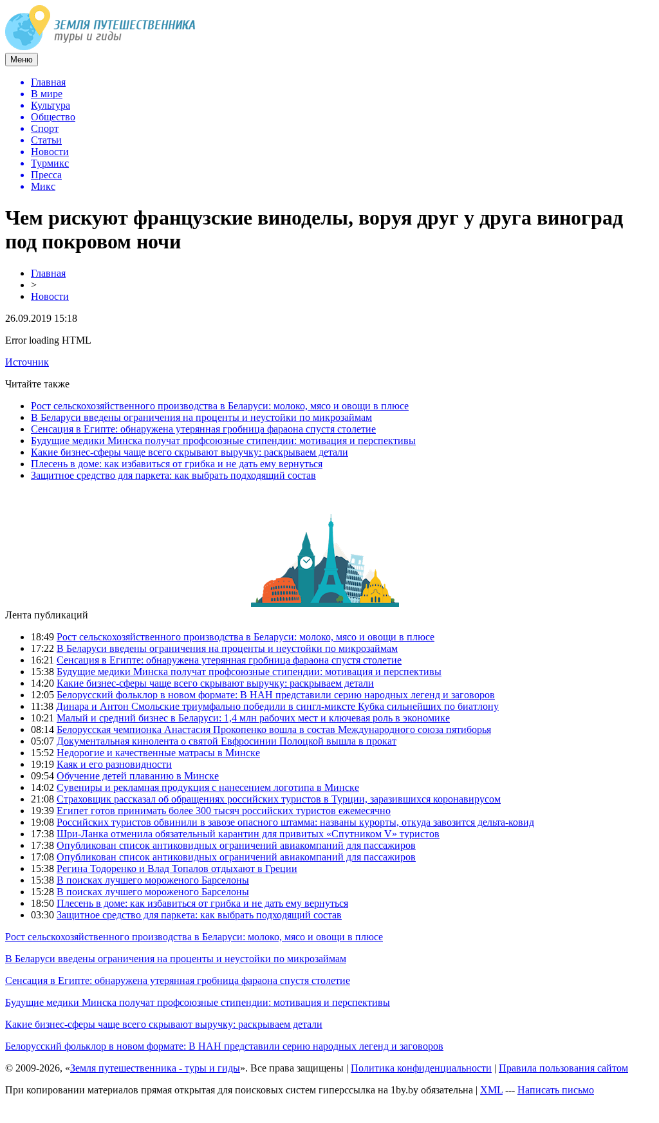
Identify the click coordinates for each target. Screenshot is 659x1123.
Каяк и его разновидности (114, 764)
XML (491, 1089)
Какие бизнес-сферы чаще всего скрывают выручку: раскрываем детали (189, 452)
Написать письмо (555, 1089)
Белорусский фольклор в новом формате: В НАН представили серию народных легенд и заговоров (276, 694)
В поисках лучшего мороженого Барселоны (153, 880)
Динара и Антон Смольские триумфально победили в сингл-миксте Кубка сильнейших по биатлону (277, 706)
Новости (50, 296)
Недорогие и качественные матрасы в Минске (158, 752)
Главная (48, 273)
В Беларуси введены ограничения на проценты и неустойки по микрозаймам (201, 417)
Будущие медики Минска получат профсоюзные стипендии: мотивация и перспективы (223, 440)
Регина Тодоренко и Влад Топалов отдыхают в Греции (177, 868)
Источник (27, 362)
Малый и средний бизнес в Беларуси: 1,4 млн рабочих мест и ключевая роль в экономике (253, 717)
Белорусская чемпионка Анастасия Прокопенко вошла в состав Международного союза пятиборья (274, 729)
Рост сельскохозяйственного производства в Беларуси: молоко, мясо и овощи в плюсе (220, 405)
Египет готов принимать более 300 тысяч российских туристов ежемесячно (224, 810)
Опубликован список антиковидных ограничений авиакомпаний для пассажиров (236, 845)
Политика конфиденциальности (421, 1068)
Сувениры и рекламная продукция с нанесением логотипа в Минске (208, 787)
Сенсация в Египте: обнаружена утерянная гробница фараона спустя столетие (203, 428)
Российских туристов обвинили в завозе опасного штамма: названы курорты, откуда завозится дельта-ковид (295, 822)
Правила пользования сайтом (563, 1068)
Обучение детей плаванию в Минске (138, 775)
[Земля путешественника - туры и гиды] (100, 46)
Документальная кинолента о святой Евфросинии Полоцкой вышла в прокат (226, 741)
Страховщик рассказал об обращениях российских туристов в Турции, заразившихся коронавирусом (279, 799)
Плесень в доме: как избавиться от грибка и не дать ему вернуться (176, 463)
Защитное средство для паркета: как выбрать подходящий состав (173, 475)
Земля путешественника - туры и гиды (155, 1068)
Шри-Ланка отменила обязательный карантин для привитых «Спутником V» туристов (248, 833)
